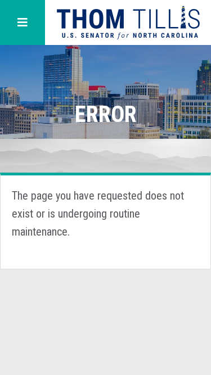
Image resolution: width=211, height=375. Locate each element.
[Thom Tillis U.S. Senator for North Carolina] (128, 22)
